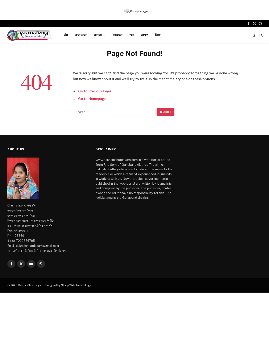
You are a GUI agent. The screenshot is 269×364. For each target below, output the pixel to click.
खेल (131, 35)
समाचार (98, 35)
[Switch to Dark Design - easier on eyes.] (254, 35)
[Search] (261, 35)
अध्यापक (117, 35)
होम (66, 35)
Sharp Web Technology (76, 285)
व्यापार (144, 35)
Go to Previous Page (94, 91)
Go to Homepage (92, 99)
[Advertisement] (134, 328)
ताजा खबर (81, 35)
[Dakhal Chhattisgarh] (29, 35)
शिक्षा (157, 35)
